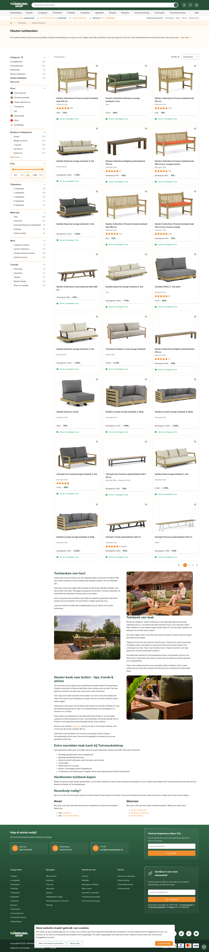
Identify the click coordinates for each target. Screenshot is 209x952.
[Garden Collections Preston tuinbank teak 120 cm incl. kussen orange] (176, 205)
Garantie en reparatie (90, 893)
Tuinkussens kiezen (125, 884)
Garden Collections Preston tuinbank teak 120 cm (174, 99)
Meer (197, 13)
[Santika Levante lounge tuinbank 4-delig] (176, 393)
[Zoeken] (176, 5)
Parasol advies (123, 880)
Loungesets (42, 13)
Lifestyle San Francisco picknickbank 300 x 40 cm (126, 475)
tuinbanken (76, 726)
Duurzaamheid (123, 888)
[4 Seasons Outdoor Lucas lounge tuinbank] (126, 330)
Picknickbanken (27, 66)
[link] (179, 565)
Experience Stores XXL (155, 18)
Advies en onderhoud (126, 876)
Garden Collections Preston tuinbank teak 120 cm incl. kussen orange (174, 225)
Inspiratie (49, 880)
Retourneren (87, 888)
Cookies (52, 948)
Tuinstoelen (57, 13)
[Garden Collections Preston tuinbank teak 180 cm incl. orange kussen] (176, 143)
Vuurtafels (14, 901)
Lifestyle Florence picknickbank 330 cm (173, 537)
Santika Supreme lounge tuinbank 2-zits (75, 224)
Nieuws (184, 18)
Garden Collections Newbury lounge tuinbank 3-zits (123, 99)
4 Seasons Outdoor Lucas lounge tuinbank (125, 349)
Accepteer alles (164, 943)
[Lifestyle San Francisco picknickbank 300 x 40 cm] (126, 456)
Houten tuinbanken (27, 78)
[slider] (13, 169)
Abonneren (173, 899)
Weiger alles (75, 943)
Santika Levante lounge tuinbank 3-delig (75, 537)
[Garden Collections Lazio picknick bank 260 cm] (77, 268)
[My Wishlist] (190, 5)
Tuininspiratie (169, 18)
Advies (178, 18)
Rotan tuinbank (137, 816)
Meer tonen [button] (14, 82)
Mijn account (51, 876)
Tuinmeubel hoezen (178, 13)
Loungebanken (27, 61)
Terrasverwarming (141, 13)
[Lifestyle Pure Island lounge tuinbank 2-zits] (77, 456)
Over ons (49, 884)
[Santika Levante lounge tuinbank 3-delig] (77, 518)
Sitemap (49, 905)
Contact (85, 876)
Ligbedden (99, 13)
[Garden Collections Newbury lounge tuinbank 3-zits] (126, 80)
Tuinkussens (160, 13)
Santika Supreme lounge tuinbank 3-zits (75, 161)
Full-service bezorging (91, 901)
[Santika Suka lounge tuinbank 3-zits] (176, 456)
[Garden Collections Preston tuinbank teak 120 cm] (176, 80)
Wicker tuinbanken (27, 74)
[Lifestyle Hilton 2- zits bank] (176, 268)
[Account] (184, 5)
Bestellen (85, 880)
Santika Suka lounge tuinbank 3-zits (171, 474)
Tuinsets (29, 13)
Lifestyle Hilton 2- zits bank (167, 287)
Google (171, 907)
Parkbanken (27, 70)
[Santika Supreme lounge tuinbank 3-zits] (77, 143)
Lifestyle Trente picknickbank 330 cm (123, 537)
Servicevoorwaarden (158, 907)
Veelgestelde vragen (54, 897)
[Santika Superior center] (77, 393)
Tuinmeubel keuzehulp (91, 897)
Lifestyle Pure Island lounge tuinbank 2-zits (76, 474)
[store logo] (19, 4)
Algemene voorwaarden (20, 948)
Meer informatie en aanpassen (51, 943)
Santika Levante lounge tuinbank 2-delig (125, 412)
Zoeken (173, 853)
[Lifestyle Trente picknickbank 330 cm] (126, 518)
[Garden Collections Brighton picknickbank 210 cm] (176, 330)
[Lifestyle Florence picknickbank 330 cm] (176, 518)
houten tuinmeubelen (70, 816)
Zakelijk (49, 893)
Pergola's (125, 13)
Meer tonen (14, 157)
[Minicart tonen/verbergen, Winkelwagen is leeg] (196, 5)
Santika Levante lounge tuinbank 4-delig (174, 412)
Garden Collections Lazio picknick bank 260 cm (77, 288)
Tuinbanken (85, 13)
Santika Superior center (67, 412)
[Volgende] (197, 565)
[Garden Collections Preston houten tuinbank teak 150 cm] (77, 80)
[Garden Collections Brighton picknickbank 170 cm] (126, 143)
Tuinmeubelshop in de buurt (57, 901)
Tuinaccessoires (16, 913)
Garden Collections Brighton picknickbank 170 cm (125, 162)
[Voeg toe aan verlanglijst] (97, 66)
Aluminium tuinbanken (140, 813)
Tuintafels (71, 13)
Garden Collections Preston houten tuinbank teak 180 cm (126, 225)
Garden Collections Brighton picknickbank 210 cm (174, 350)
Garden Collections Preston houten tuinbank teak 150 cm (77, 99)
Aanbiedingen (16, 13)
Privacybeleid (187, 905)
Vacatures (50, 888)
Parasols (112, 13)
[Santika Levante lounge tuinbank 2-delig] (126, 393)
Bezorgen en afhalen (90, 884)
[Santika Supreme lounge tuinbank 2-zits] (77, 205)
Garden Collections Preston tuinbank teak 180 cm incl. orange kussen (174, 162)
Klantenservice (194, 18)
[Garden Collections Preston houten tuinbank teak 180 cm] (126, 205)
